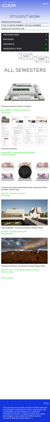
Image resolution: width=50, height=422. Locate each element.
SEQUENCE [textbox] (8, 44)
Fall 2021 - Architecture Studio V (14, 232)
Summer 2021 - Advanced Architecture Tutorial (20, 270)
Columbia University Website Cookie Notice (22, 417)
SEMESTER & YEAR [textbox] (12, 49)
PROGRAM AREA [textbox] (11, 35)
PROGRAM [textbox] (8, 39)
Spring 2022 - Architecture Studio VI (16, 110)
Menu (46, 4)
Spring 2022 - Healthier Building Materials (18, 152)
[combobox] (25, 35)
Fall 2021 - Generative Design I (13, 193)
